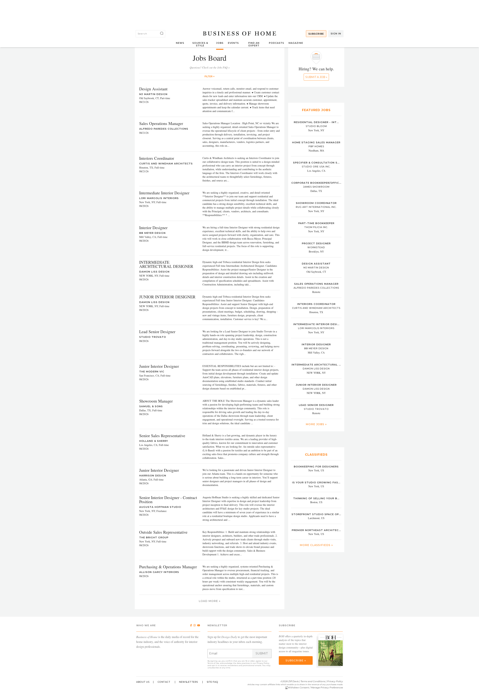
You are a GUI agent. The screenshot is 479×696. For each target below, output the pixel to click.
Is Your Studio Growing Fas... (316, 482)
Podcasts (276, 43)
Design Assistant (316, 263)
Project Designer (316, 243)
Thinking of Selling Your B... (316, 498)
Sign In (336, 33)
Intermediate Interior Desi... (316, 324)
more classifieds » (316, 545)
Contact (164, 681)
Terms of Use (213, 663)
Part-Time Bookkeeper (316, 223)
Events (233, 43)
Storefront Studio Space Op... (316, 514)
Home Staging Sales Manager (316, 142)
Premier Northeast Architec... (316, 530)
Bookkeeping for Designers (316, 466)
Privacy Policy (263, 663)
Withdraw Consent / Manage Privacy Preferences (315, 687)
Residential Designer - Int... (316, 122)
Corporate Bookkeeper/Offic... (316, 182)
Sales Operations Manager (316, 283)
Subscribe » (296, 660)
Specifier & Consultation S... (316, 162)
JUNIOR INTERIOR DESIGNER (316, 384)
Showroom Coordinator (316, 202)
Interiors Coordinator (316, 303)
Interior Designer (316, 344)
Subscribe (316, 33)
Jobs (219, 43)
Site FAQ (212, 681)
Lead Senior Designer (316, 404)
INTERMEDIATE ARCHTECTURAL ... (316, 364)
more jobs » (316, 424)
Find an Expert (254, 44)
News (180, 43)
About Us (142, 681)
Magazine (296, 43)
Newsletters (188, 681)
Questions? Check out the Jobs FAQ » (210, 67)
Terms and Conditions (312, 681)
